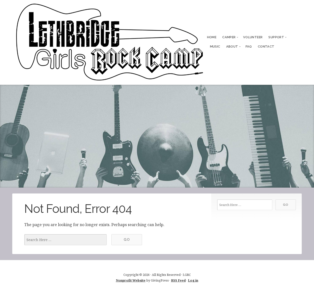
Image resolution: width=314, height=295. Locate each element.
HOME (212, 37)
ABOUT (232, 46)
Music (215, 46)
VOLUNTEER (253, 37)
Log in (193, 280)
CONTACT (266, 46)
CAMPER (229, 37)
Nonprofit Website (130, 280)
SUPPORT (276, 37)
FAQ (249, 46)
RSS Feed (178, 280)
